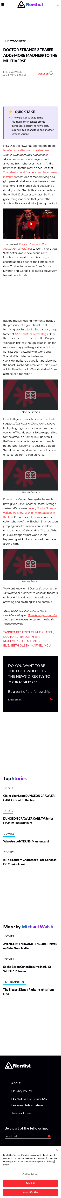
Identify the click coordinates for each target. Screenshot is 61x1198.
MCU (47, 645)
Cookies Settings (30, 1174)
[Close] (57, 1150)
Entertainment (15, 981)
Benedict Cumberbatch (34, 632)
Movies (9, 936)
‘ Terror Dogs (31, 334)
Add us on (42, 74)
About (15, 1083)
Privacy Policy (21, 1091)
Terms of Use (21, 1113)
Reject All (30, 1183)
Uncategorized (15, 41)
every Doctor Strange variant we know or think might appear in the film (29, 513)
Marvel (37, 645)
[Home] (18, 1068)
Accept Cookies (30, 1192)
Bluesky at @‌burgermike (42, 615)
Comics (9, 833)
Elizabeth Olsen (16, 645)
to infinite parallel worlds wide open (26, 150)
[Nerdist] (30, 5)
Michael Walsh (14, 71)
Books (8, 787)
